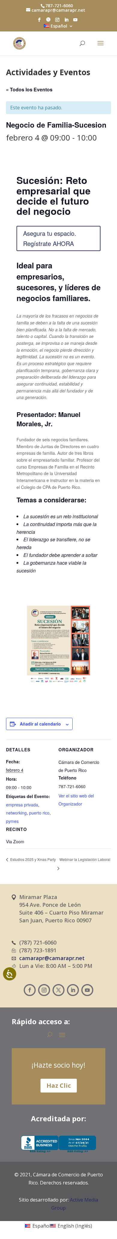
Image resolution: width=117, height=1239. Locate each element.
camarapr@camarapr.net (52, 958)
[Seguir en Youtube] (87, 990)
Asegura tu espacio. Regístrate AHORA (49, 238)
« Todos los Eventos (29, 89)
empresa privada (22, 805)
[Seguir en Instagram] (44, 990)
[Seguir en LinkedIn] (73, 990)
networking (16, 813)
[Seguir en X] (58, 990)
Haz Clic (58, 1085)
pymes (12, 821)
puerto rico (39, 813)
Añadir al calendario (40, 724)
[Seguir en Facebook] (30, 990)
